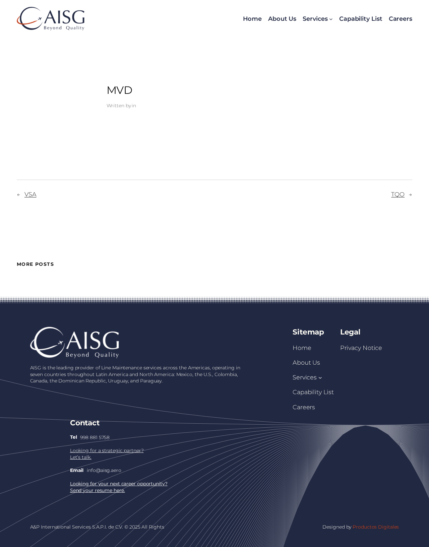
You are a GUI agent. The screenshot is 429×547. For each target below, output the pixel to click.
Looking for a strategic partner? (107, 450)
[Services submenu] (320, 377)
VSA (30, 194)
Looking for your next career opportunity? (119, 484)
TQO (398, 194)
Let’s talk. (80, 457)
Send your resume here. (97, 490)
